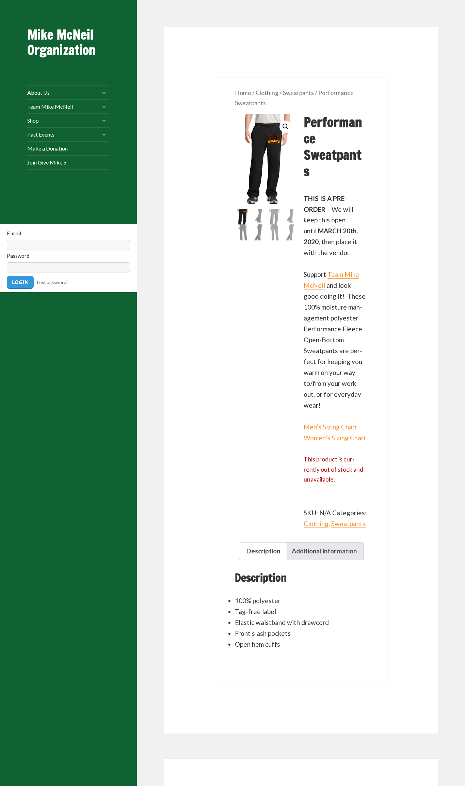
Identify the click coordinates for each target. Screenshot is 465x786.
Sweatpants (298, 92)
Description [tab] (263, 551)
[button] (285, 127)
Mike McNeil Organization (61, 42)
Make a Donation (47, 148)
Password (18, 256)
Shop (33, 120)
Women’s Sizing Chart (335, 438)
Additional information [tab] (324, 551)
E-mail (14, 233)
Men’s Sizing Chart (330, 427)
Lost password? (52, 282)
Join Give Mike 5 (46, 162)
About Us (38, 92)
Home (243, 92)
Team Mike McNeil (50, 106)
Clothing (267, 92)
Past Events (40, 134)
